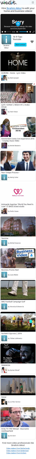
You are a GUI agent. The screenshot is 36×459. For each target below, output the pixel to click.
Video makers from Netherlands (18, 448)
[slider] (8, 32)
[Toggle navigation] (33, 2)
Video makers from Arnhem (16, 453)
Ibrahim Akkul (14, 8)
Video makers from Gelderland (17, 451)
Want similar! (20, 45)
